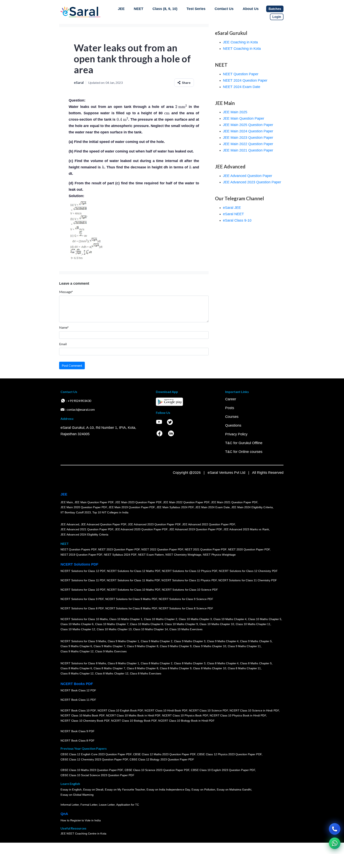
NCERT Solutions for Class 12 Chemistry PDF (248, 571)
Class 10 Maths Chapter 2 (160, 619)
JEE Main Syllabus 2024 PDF (175, 507)
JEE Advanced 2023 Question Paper (252, 182)
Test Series (196, 9)
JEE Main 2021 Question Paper (248, 150)
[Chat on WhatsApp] (334, 843)
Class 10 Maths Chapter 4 (229, 619)
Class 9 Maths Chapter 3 (189, 641)
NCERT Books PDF (77, 684)
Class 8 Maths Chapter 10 (209, 668)
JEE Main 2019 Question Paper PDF (131, 507)
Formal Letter (88, 804)
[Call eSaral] (334, 829)
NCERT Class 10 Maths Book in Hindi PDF (133, 715)
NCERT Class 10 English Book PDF (120, 710)
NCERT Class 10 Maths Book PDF (83, 715)
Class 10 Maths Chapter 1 (125, 619)
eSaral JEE (232, 208)
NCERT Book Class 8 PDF (78, 740)
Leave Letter (107, 804)
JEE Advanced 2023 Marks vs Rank (246, 529)
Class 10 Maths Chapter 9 (181, 624)
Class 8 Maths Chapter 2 (156, 663)
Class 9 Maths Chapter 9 (175, 646)
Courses (231, 417)
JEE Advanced (70, 524)
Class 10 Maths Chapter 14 (150, 629)
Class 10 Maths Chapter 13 (114, 629)
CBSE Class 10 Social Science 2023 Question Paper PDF (97, 775)
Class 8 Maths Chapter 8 (142, 668)
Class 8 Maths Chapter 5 (256, 663)
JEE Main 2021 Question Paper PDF (234, 502)
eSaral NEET (233, 214)
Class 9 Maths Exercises (111, 651)
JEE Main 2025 (235, 112)
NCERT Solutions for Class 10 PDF (83, 589)
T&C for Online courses (243, 452)
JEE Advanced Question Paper (247, 176)
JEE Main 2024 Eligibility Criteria (252, 507)
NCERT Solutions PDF (79, 564)
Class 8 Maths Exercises (145, 673)
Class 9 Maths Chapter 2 (156, 641)
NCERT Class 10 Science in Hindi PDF (254, 710)
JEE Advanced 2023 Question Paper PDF (154, 524)
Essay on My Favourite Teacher (125, 789)
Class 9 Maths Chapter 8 (142, 646)
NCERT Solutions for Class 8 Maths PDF (131, 608)
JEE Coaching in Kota (240, 42)
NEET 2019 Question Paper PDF (81, 554)
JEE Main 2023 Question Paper (248, 138)
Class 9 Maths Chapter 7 (109, 646)
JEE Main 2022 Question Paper (248, 144)
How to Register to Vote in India (81, 820)
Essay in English (71, 789)
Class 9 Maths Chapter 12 (77, 651)
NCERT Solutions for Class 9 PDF (82, 599)
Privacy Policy (236, 434)
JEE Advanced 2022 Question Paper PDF (208, 524)
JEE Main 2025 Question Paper (248, 125)
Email (63, 344)
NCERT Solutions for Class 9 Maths (83, 641)
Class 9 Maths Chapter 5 (256, 641)
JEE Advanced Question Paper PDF (103, 524)
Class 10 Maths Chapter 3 (195, 619)
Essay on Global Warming (77, 794)
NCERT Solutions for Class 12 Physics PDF (189, 571)
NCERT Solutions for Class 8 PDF (82, 608)
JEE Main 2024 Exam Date (212, 507)
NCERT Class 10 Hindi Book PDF (166, 710)
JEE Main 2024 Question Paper (248, 131)
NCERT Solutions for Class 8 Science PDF (186, 608)
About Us (251, 9)
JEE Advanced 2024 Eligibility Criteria (84, 534)
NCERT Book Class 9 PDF (78, 731)
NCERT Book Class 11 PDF (78, 699)
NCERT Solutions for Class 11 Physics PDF (189, 580)
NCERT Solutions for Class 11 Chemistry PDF (247, 580)
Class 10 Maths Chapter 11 (253, 624)
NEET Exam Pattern (151, 554)
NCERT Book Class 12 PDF (78, 690)
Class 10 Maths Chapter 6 (77, 624)
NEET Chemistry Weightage (183, 554)
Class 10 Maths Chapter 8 (146, 624)
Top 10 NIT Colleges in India (110, 512)
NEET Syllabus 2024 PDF (120, 554)
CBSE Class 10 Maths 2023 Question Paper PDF (92, 770)
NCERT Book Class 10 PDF (78, 710)
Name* (64, 327)
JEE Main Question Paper (243, 118)
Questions (233, 425)
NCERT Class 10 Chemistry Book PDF (85, 720)
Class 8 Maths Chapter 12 (77, 673)
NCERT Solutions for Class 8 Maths (83, 663)
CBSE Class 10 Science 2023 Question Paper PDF (157, 770)
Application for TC (127, 804)
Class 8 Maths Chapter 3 (189, 663)
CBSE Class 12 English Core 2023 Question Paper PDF (96, 754)
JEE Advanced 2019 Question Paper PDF (195, 529)
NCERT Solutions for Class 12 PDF (83, 571)
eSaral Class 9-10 (237, 220)
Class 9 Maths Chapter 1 (123, 641)
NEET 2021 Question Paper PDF (206, 549)
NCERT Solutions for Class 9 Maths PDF (131, 599)
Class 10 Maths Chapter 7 (111, 624)
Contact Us (224, 9)
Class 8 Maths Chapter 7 (109, 668)
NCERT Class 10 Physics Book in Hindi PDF (238, 715)
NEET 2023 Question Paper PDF (119, 549)
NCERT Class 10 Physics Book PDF (185, 715)
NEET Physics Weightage (219, 554)
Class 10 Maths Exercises (185, 629)
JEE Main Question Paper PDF (94, 502)
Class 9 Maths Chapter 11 (244, 646)
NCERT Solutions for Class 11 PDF (83, 580)
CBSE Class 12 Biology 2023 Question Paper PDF (162, 759)
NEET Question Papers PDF (79, 549)
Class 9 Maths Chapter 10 (209, 646)
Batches (275, 9)
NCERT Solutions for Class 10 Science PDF (190, 589)
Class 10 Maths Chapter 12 (78, 629)
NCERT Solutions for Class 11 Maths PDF (133, 580)
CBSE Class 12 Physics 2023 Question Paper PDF (229, 754)
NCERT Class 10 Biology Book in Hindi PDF (186, 720)
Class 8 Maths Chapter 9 (175, 668)
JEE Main (67, 502)
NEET (138, 9)
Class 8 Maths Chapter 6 (76, 668)
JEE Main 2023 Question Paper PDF (138, 502)
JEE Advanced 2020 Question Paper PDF (141, 529)
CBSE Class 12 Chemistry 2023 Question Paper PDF (94, 759)
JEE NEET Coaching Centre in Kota (83, 833)
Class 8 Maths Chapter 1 (123, 663)
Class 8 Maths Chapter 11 (244, 668)
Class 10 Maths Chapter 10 (216, 624)
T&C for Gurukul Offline (243, 443)
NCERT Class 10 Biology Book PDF (134, 720)
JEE (121, 9)
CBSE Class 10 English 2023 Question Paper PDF (223, 770)
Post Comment (72, 365)
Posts (229, 408)
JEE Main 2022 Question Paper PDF (186, 502)
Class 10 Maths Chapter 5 (264, 619)
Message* (66, 292)
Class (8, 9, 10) (164, 9)
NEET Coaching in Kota (242, 49)
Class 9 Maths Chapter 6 (76, 646)
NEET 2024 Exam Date (241, 87)
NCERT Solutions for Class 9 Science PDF (186, 599)
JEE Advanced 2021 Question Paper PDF (87, 529)
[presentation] (181, 107)
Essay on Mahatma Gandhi (234, 789)
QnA (64, 814)
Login (276, 17)
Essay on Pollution (203, 789)
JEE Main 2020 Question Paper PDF (84, 507)
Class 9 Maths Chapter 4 (222, 641)
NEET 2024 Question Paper (245, 80)
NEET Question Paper (240, 74)
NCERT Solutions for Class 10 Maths (84, 619)
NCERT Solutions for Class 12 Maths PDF (133, 571)
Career (230, 399)
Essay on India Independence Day (168, 789)
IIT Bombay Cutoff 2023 (76, 512)
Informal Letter (70, 804)
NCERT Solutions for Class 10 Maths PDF (133, 589)
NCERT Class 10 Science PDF (208, 710)
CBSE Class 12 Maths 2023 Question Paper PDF (164, 754)
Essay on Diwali (93, 789)
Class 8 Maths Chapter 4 (222, 663)
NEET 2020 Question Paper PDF (249, 549)
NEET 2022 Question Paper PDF (162, 549)
